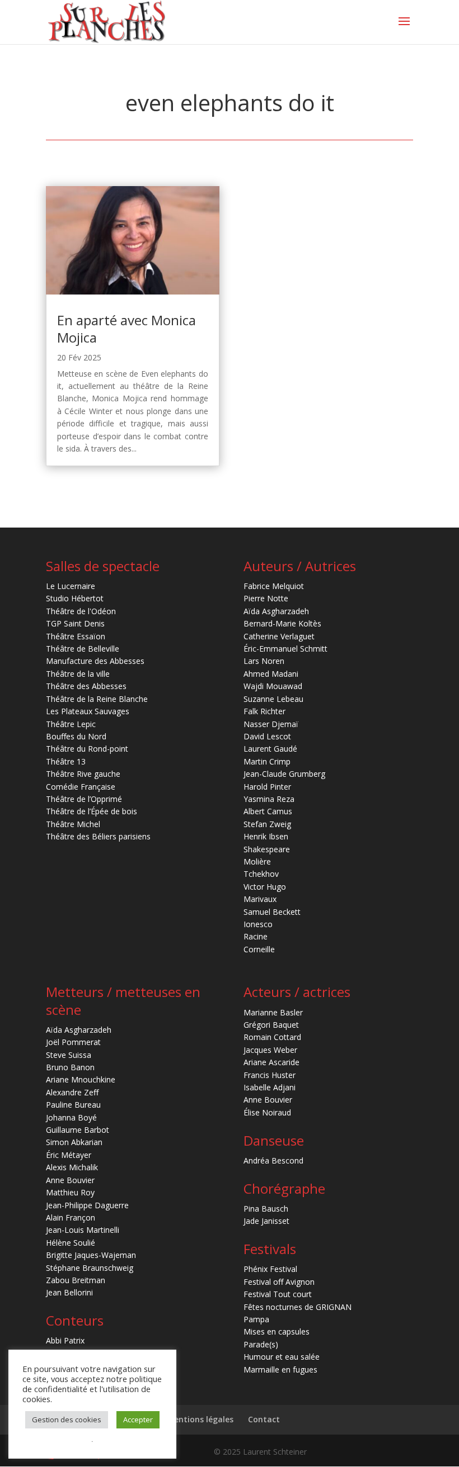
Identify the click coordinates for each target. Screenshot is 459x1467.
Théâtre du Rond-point (87, 748)
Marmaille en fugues (280, 1369)
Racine (255, 936)
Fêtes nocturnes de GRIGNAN (297, 1307)
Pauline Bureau (73, 1104)
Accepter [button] (138, 1419)
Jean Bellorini (69, 1292)
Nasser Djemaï (270, 724)
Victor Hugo (264, 886)
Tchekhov (261, 873)
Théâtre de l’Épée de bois (91, 811)
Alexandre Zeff (72, 1092)
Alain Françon (70, 1217)
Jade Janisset (266, 1221)
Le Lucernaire (70, 586)
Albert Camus (267, 811)
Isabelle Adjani (269, 1087)
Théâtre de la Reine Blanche (97, 699)
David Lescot (267, 736)
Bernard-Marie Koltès (282, 623)
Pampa (256, 1319)
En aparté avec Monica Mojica (126, 328)
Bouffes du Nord (76, 736)
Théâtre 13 (66, 761)
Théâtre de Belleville (82, 648)
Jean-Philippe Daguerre (87, 1205)
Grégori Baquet (271, 1024)
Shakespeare (266, 849)
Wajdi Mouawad (272, 686)
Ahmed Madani (270, 673)
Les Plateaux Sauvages (87, 711)
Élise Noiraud (267, 1112)
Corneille (259, 949)
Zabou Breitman (75, 1280)
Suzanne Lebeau (273, 699)
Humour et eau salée (281, 1356)
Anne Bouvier (70, 1180)
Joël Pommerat (73, 1042)
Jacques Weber (270, 1050)
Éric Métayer (68, 1155)
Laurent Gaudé (270, 748)
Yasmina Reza (268, 799)
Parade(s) (260, 1344)
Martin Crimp (267, 761)
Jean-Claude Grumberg (284, 773)
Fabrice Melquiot (273, 586)
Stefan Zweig (267, 824)
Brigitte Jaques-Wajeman (91, 1255)
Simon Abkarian (74, 1142)
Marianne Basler (273, 1012)
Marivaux (260, 899)
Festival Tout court (277, 1294)
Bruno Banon (70, 1067)
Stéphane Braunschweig (89, 1267)
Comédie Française (80, 786)
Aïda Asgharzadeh (276, 611)
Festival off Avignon (279, 1281)
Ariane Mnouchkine (80, 1079)
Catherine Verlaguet (279, 636)
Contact (264, 1419)
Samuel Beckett (272, 911)
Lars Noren (263, 661)
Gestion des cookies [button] (66, 1419)
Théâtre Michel (73, 824)
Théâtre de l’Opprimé (84, 799)
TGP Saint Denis (75, 623)
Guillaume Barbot (77, 1129)
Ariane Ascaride (271, 1062)
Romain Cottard (272, 1037)
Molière (257, 861)
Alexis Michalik (72, 1167)
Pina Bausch (265, 1208)
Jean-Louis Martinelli (82, 1229)
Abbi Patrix (65, 1340)
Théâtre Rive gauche (83, 773)
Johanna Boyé (71, 1117)
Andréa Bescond (273, 1160)
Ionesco (258, 924)
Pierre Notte (265, 598)
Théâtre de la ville (78, 673)
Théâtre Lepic (71, 724)
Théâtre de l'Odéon (81, 611)
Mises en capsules (276, 1331)
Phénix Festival (270, 1269)
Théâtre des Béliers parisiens (98, 836)
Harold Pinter (267, 786)
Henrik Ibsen (265, 836)
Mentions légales (200, 1419)
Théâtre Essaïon (75, 636)
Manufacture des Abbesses (95, 661)
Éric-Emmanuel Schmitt (285, 648)
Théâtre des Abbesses (86, 686)
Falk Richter (264, 711)
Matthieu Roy (70, 1192)
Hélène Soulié (70, 1242)
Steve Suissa (68, 1055)
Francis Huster (269, 1075)
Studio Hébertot (75, 598)
